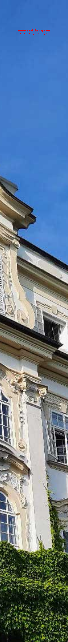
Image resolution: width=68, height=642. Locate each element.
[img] (34, 321)
